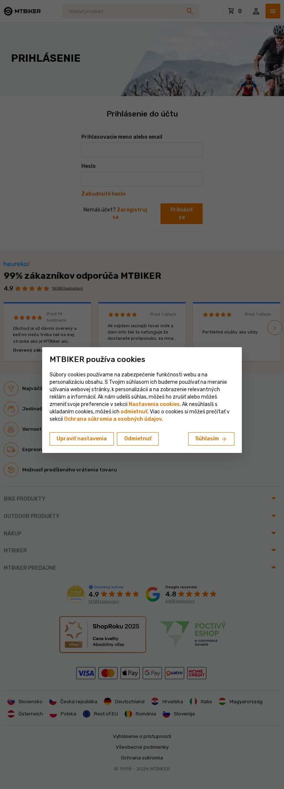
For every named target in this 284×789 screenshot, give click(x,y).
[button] (134, 412)
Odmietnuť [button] (138, 439)
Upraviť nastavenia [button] (82, 439)
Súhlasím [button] (211, 439)
